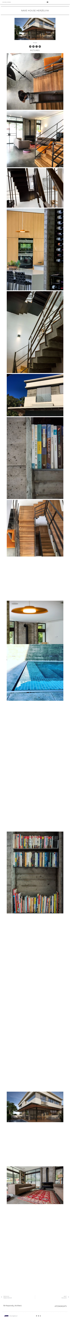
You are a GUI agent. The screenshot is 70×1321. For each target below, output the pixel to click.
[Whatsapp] (40, 1315)
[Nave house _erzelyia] (35, 81)
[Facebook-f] (36, 1315)
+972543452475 (60, 1306)
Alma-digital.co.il (13, 1316)
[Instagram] (38, 1315)
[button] (47, 2)
